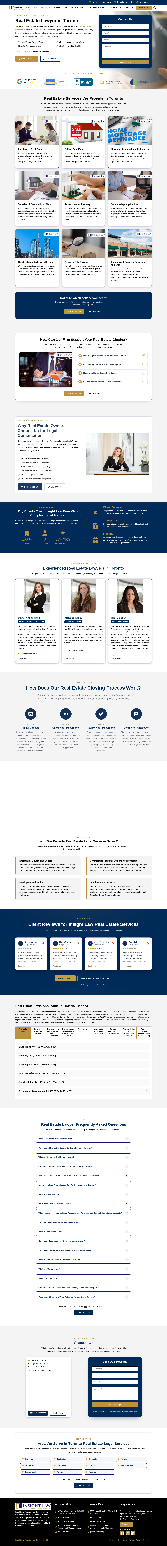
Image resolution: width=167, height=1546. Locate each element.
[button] (155, 8)
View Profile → (24, 659)
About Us (113, 8)
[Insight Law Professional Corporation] (19, 8)
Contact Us (144, 8)
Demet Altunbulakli (29, 618)
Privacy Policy (135, 1540)
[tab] (22, 1033)
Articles (128, 8)
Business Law (60, 8)
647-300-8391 (145, 2)
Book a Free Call (65, 978)
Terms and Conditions (118, 1540)
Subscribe (126, 1524)
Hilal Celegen (118, 618)
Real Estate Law (41, 8)
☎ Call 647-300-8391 (38, 1413)
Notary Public (97, 8)
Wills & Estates (79, 8)
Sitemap (146, 1540)
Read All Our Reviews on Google (95, 978)
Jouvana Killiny (73, 618)
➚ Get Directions (57, 1413)
